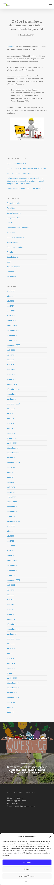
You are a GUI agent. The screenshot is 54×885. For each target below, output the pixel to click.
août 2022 (11, 526)
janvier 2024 (12, 443)
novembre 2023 (13, 453)
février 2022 (11, 556)
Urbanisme (11, 272)
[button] (50, 836)
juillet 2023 (11, 472)
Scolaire (10, 252)
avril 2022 (11, 546)
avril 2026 (11, 311)
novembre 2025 (13, 335)
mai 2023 (10, 482)
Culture (10, 223)
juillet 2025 (11, 355)
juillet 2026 (11, 296)
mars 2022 (11, 551)
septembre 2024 (13, 404)
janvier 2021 (12, 619)
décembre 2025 (13, 330)
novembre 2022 (13, 512)
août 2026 (11, 291)
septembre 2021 (13, 580)
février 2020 (11, 673)
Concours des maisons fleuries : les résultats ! (25, 189)
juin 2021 (10, 595)
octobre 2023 (12, 458)
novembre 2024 (13, 394)
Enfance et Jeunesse (15, 237)
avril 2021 (11, 605)
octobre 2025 (12, 340)
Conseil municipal (14, 213)
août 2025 (11, 350)
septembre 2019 (13, 698)
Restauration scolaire (15, 247)
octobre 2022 (12, 516)
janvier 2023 (12, 502)
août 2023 (11, 467)
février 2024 (11, 438)
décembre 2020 (13, 624)
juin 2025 (10, 360)
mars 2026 (11, 316)
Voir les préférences (27, 876)
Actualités (11, 208)
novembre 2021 (13, 570)
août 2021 (11, 585)
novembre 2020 (13, 629)
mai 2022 (10, 541)
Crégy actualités (13, 218)
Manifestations (12, 242)
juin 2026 (10, 301)
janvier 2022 (12, 560)
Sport (9, 262)
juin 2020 (10, 654)
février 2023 (11, 497)
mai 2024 (10, 423)
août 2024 (11, 409)
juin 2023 (10, 477)
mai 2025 (10, 365)
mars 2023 (11, 492)
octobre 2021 (12, 575)
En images (11, 232)
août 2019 (11, 702)
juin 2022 (10, 536)
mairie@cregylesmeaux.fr (25, 806)
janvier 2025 (12, 384)
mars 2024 (11, 433)
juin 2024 (10, 419)
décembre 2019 (13, 683)
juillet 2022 (11, 531)
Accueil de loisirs (13, 203)
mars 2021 (11, 609)
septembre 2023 (13, 463)
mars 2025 (11, 374)
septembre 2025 (13, 345)
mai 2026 (10, 306)
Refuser (27, 869)
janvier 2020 (12, 678)
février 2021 (11, 614)
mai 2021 (10, 600)
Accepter (27, 862)
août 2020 (11, 644)
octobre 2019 (12, 693)
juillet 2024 (11, 414)
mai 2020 (10, 658)
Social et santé (13, 257)
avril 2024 (11, 428)
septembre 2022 (13, 521)
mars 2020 (11, 668)
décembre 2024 (13, 389)
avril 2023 (11, 487)
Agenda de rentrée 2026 (16, 163)
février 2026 (11, 321)
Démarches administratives (18, 228)
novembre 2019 (13, 688)
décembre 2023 (13, 448)
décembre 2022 (13, 507)
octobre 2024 (12, 399)
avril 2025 (11, 370)
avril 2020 (11, 663)
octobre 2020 (12, 634)
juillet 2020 (11, 649)
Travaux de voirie (14, 267)
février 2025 (11, 379)
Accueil (10, 47)
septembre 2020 (13, 639)
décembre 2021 (13, 565)
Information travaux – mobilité (19, 173)
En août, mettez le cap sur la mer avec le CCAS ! (26, 168)
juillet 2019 (11, 707)
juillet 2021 (11, 590)
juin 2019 (10, 712)
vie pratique (11, 277)
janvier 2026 (12, 325)
